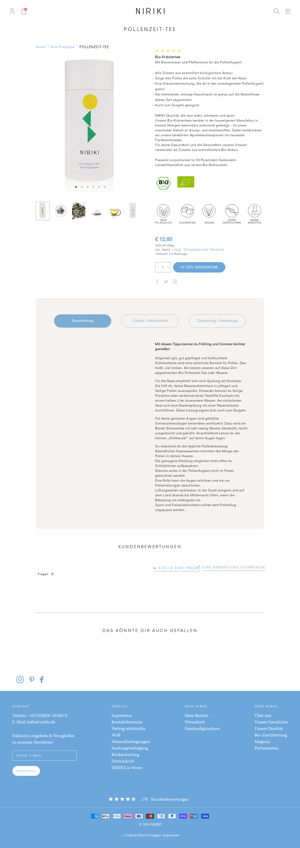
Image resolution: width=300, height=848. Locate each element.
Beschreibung (82, 321)
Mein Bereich (197, 715)
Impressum (121, 715)
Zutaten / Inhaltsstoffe (150, 321)
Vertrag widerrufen (128, 728)
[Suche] (276, 11)
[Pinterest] (175, 281)
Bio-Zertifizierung (270, 735)
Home (41, 47)
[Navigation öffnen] (288, 11)
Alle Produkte (62, 47)
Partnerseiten (266, 748)
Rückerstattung (125, 754)
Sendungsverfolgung (129, 748)
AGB (115, 735)
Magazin (262, 741)
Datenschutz (122, 761)
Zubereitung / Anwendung (217, 321)
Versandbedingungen (130, 741)
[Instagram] (22, 679)
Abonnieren (26, 771)
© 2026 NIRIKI (150, 824)
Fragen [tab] (43, 574)
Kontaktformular (126, 722)
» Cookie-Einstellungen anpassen (150, 835)
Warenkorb (195, 722)
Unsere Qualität (268, 728)
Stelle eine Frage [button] (178, 568)
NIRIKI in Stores (126, 767)
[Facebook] (157, 281)
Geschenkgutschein (202, 728)
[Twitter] (166, 281)
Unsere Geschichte (271, 722)
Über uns (262, 715)
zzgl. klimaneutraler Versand (199, 250)
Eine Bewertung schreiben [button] (233, 567)
